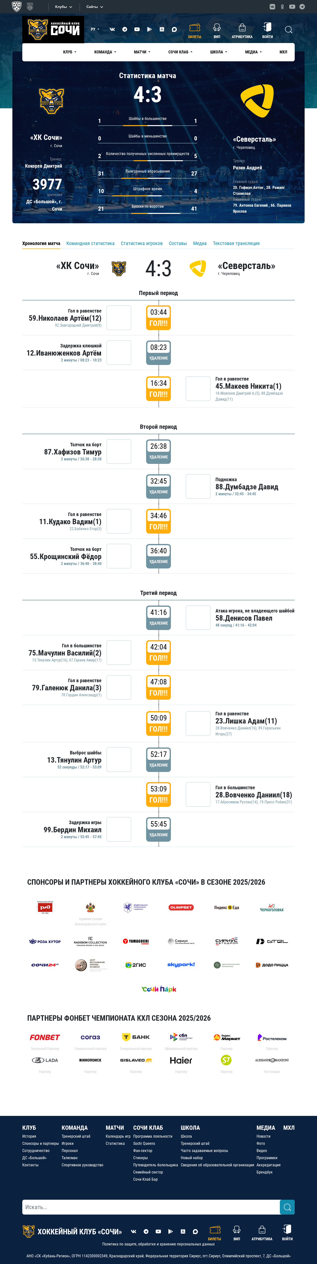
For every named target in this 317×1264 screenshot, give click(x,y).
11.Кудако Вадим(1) (70, 521)
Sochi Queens (144, 1143)
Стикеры (140, 1157)
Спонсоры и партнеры (40, 1143)
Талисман (70, 1157)
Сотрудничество (36, 1150)
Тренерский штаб (76, 1136)
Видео (262, 1150)
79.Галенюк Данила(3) (67, 687)
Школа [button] (217, 52)
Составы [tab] (178, 243)
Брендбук (265, 1172)
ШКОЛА (190, 1127)
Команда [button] (103, 52)
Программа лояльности (152, 1136)
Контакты (30, 1165)
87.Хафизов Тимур (73, 452)
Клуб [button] (68, 52)
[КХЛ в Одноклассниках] (282, 6)
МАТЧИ (115, 1127)
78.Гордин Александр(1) (81, 695)
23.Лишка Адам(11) (246, 721)
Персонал (70, 1150)
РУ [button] (93, 29)
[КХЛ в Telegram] (302, 6)
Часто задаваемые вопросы (204, 1150)
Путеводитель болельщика (155, 1165)
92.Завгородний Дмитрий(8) (78, 325)
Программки (267, 1157)
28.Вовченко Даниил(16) (236, 728)
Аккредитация (269, 1165)
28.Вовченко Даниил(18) (253, 794)
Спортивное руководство (82, 1165)
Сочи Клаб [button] (178, 52)
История (29, 1136)
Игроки (68, 1143)
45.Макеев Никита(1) (248, 386)
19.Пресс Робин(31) (276, 802)
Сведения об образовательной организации (217, 1165)
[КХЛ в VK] (272, 6)
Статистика (115, 1143)
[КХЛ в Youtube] (292, 6)
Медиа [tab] (200, 243)
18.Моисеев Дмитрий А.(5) (237, 393)
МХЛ (283, 52)
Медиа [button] (252, 52)
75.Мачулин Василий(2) (65, 653)
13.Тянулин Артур (74, 760)
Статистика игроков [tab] (142, 243)
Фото (261, 1143)
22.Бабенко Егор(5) (86, 528)
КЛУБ (29, 1127)
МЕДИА (266, 1127)
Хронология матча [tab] (41, 243)
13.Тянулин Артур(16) (49, 660)
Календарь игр (118, 1136)
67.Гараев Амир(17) (85, 660)
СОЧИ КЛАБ (148, 1127)
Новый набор (192, 1157)
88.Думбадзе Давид (246, 486)
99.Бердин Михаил (73, 829)
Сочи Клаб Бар (145, 1179)
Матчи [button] (140, 52)
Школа (186, 1136)
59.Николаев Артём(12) (65, 318)
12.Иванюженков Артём (64, 353)
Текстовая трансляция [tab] (236, 243)
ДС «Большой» (34, 1157)
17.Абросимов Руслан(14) (236, 802)
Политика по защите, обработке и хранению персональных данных (158, 1244)
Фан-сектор (142, 1150)
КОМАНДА (75, 1127)
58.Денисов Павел (243, 618)
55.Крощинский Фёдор (66, 556)
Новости (263, 1136)
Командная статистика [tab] (90, 243)
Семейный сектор (148, 1172)
